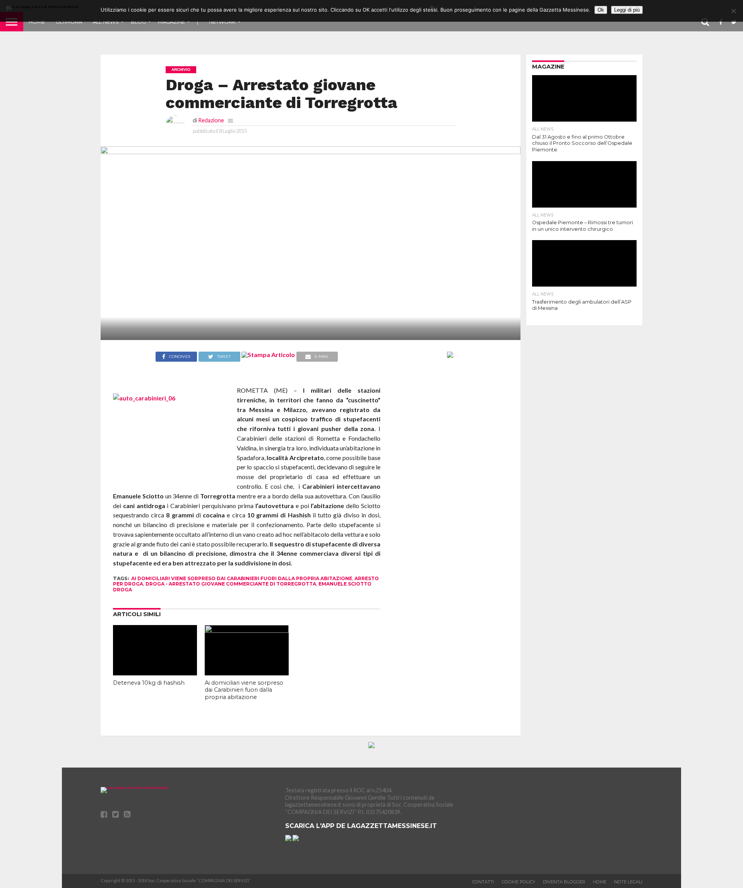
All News (106, 22)
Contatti (483, 882)
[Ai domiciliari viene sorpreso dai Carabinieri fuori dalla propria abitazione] (247, 630)
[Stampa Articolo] (268, 354)
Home (37, 22)
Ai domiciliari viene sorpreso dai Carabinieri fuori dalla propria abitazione (241, 578)
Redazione (211, 120)
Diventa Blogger (564, 882)
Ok (600, 10)
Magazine (171, 22)
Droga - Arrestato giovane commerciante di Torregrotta (231, 584)
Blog (138, 22)
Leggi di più (627, 10)
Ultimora (69, 22)
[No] (733, 11)
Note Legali (628, 882)
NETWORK (222, 22)
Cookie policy (518, 882)
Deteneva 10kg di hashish (149, 682)
